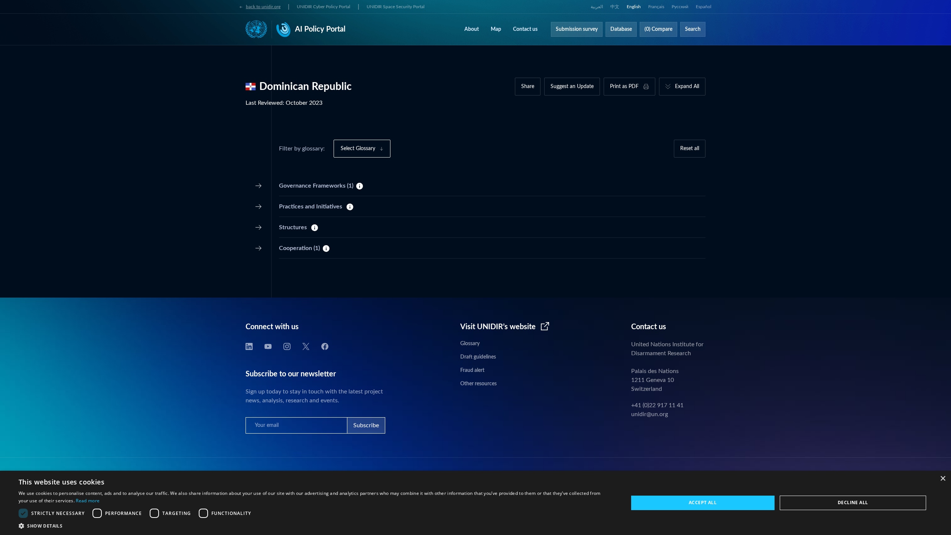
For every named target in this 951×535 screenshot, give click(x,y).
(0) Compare (658, 29)
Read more (88, 500)
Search (693, 29)
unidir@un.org (649, 414)
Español (703, 6)
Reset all (689, 148)
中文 (614, 6)
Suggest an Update (572, 86)
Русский (680, 6)
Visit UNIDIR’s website (498, 327)
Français (656, 6)
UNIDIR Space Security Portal (396, 6)
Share (527, 86)
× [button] (942, 479)
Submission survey (577, 29)
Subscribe (366, 425)
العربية (597, 6)
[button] (314, 525)
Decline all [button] (853, 502)
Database (621, 29)
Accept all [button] (703, 502)
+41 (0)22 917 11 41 (657, 405)
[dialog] (475, 503)
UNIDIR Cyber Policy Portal (323, 6)
